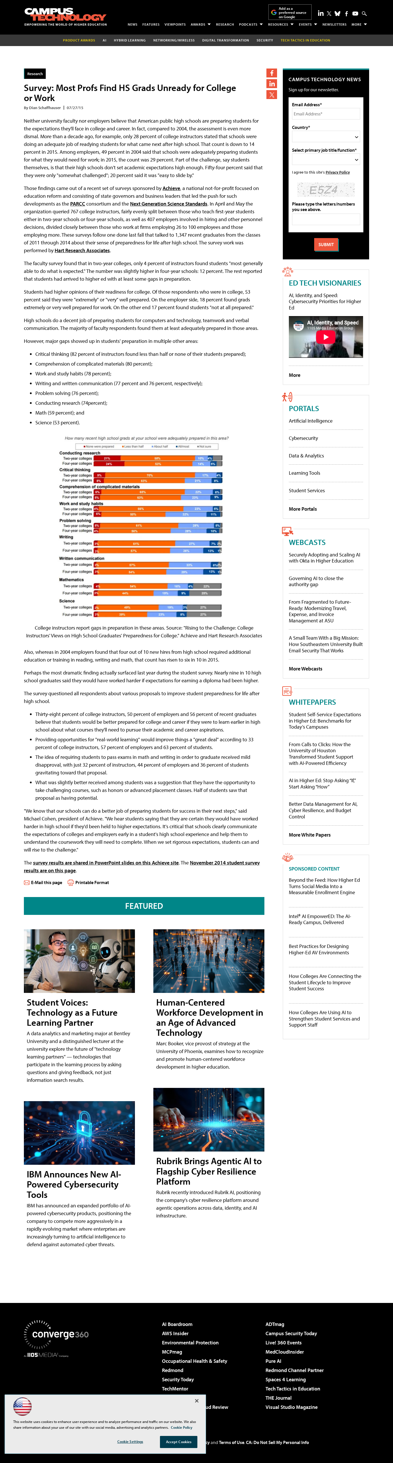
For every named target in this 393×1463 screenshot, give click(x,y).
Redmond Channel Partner (295, 1370)
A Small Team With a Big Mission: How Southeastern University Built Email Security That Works (326, 643)
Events (305, 24)
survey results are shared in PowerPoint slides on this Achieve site (106, 862)
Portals (304, 408)
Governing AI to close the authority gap (316, 581)
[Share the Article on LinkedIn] (271, 83)
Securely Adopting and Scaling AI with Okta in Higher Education (324, 557)
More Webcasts (306, 668)
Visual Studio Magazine (292, 1407)
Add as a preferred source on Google (292, 12)
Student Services (307, 490)
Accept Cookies (179, 1441)
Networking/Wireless (174, 40)
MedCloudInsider (285, 1351)
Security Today (178, 1379)
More (357, 24)
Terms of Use (231, 1442)
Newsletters (335, 24)
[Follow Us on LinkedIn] (321, 13)
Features (151, 24)
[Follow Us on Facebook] (346, 13)
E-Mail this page (46, 882)
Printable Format (92, 882)
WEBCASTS (307, 542)
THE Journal (279, 1397)
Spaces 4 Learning (286, 1379)
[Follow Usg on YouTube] (355, 13)
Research (225, 24)
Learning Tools (304, 473)
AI (104, 40)
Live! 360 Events (284, 1342)
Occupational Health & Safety (194, 1361)
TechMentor (175, 1388)
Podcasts (248, 24)
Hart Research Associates (82, 250)
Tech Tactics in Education (293, 1388)
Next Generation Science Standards (168, 203)
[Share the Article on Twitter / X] (271, 94)
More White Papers (310, 834)
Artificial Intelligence (311, 420)
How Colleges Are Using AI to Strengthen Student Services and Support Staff (324, 1018)
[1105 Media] (58, 1387)
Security (265, 40)
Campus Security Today (291, 1333)
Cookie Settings (130, 1441)
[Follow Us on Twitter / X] (329, 13)
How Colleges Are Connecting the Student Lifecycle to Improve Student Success (325, 982)
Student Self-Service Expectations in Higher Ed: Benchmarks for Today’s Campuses (325, 720)
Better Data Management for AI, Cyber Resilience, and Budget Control (323, 810)
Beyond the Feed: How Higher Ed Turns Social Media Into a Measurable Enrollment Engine (324, 886)
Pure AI (273, 1361)
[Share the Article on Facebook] (271, 73)
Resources (278, 24)
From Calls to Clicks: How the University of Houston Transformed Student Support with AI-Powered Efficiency (321, 753)
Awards (198, 24)
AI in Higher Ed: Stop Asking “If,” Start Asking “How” (322, 783)
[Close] (196, 1400)
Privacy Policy (338, 172)
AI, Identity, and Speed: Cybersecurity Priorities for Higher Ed (325, 301)
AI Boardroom (177, 1324)
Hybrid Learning (130, 40)
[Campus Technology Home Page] (65, 17)
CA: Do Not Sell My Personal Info (277, 1442)
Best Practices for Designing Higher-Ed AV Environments (319, 949)
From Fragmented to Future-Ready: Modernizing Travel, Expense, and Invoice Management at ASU (320, 611)
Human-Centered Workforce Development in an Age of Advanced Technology (209, 1017)
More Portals (303, 509)
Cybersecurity (303, 438)
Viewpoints (175, 24)
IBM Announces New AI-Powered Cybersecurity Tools (74, 1184)
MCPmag (172, 1351)
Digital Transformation (225, 40)
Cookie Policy (181, 1427)
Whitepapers (312, 702)
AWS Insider (175, 1333)
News (133, 24)
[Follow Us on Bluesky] (337, 13)
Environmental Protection (190, 1342)
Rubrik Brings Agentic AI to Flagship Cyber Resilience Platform (209, 1171)
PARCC (77, 203)
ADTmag (275, 1324)
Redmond (172, 1370)
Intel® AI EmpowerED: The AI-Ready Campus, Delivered (320, 919)
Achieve (171, 188)
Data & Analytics (306, 455)
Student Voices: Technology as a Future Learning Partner (72, 1012)
